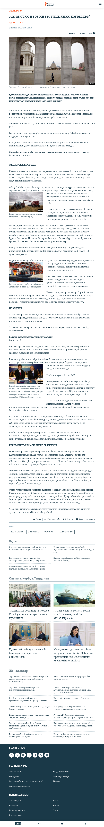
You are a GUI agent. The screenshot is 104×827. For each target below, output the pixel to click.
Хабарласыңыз (15, 772)
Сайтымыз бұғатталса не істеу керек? (26, 781)
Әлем (55, 810)
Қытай (56, 806)
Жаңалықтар (15, 801)
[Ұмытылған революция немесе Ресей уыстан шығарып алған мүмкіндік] (29, 595)
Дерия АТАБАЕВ (16, 23)
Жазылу (56, 781)
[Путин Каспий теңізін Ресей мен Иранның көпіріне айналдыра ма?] (74, 595)
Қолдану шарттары (61, 772)
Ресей (55, 801)
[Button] (72, 33)
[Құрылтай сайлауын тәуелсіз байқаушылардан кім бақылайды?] (29, 634)
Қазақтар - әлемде (17, 810)
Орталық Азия (15, 815)
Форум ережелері (61, 777)
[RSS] (40, 755)
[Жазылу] (46, 755)
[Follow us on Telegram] (35, 755)
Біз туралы (14, 777)
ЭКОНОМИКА (15, 11)
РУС (40, 824)
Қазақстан (14, 806)
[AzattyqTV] (62, 824)
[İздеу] (85, 824)
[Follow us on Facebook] (11, 755)
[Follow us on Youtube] (23, 755)
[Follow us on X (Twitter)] (17, 755)
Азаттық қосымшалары (19, 786)
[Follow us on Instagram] (29, 755)
